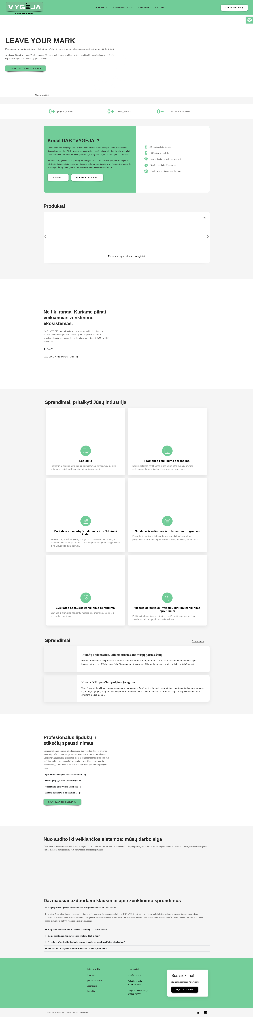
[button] (102, 8)
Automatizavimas (123, 8)
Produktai (101, 8)
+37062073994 (134, 985)
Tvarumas (144, 8)
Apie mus (160, 8)
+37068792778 (134, 994)
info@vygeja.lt (134, 975)
